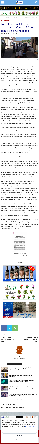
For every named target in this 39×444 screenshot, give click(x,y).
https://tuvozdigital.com (19, 358)
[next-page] (21, 399)
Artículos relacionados (14, 364)
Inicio (2, 17)
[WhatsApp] (15, 328)
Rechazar (19, 435)
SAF (4, 33)
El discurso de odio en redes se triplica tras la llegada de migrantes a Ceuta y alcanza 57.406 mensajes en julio (23, 368)
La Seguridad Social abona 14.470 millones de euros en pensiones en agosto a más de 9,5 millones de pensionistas (22, 375)
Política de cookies (30, 426)
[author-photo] (19, 350)
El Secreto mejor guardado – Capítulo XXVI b (31, 339)
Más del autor (26, 364)
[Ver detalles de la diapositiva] (19, 8)
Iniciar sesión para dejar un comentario (12, 407)
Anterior (2, 7)
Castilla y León (8, 17)
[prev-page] (18, 399)
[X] (9, 328)
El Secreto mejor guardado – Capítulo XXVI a (8, 339)
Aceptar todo (19, 431)
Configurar (19, 440)
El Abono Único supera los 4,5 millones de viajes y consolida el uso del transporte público (21, 381)
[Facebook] (4, 328)
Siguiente (36, 7)
